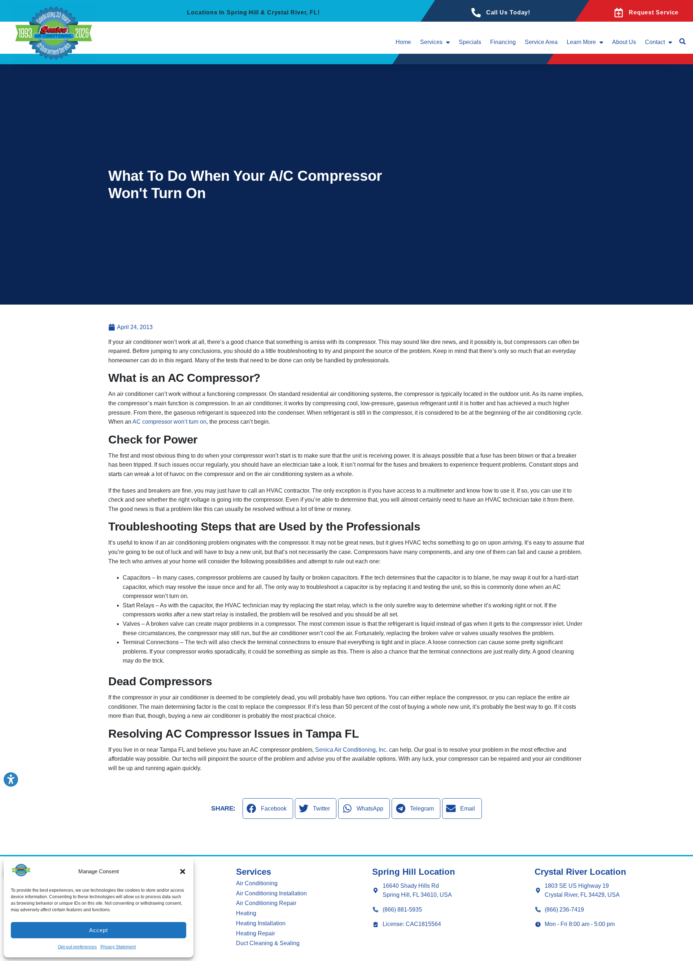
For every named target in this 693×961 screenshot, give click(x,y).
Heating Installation (261, 923)
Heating (246, 913)
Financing (503, 42)
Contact (655, 42)
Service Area (541, 42)
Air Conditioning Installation (271, 893)
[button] (182, 871)
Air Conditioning (257, 883)
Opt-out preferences (77, 946)
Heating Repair (255, 933)
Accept (98, 930)
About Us (624, 42)
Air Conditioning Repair (266, 903)
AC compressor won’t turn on (169, 422)
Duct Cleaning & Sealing (268, 943)
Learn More (581, 42)
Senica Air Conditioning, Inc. (351, 750)
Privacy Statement (118, 946)
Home (403, 42)
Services (431, 42)
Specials (470, 42)
